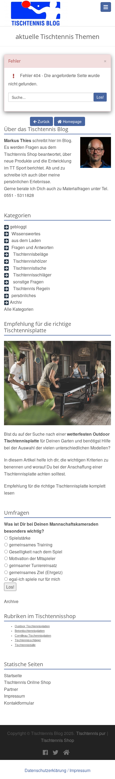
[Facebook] (45, 752)
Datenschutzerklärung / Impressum (57, 770)
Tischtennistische (29, 268)
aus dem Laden (26, 240)
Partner (11, 689)
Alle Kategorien (18, 309)
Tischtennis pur (90, 733)
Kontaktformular (19, 703)
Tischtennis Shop (20, 154)
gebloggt (18, 226)
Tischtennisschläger (32, 275)
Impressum (14, 696)
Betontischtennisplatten (30, 630)
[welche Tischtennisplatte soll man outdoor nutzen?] (57, 383)
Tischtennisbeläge (30, 254)
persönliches (23, 295)
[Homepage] (36, 10)
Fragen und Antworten (32, 247)
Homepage (72, 121)
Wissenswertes (25, 233)
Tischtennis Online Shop (27, 682)
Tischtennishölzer (30, 261)
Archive (11, 601)
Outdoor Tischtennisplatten (32, 626)
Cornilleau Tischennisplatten (33, 635)
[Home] (66, 752)
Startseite (13, 675)
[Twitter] (55, 752)
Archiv (16, 302)
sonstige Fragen (28, 282)
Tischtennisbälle (25, 645)
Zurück (42, 121)
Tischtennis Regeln (31, 288)
